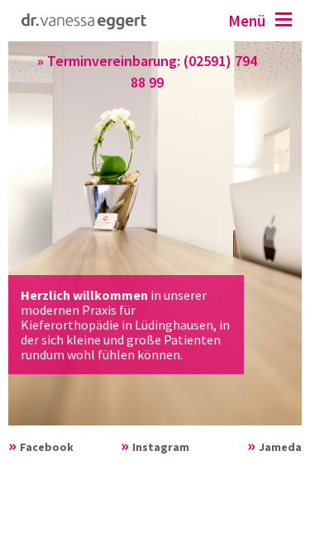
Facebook (47, 446)
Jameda (280, 446)
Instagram (160, 446)
